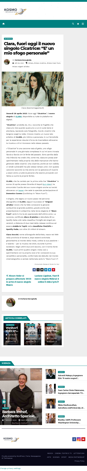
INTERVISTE (8, 38)
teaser (21, 190)
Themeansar (7, 458)
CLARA (19, 116)
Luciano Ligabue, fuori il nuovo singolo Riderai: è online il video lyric (47, 278)
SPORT (64, 457)
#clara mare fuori (53, 63)
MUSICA (50, 453)
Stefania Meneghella (23, 60)
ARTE (49, 457)
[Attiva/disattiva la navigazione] (82, 24)
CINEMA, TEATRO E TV (63, 453)
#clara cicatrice (40, 63)
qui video (47, 184)
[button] (73, 24)
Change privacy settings (10, 468)
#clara (30, 63)
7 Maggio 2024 (10, 420)
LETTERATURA (78, 453)
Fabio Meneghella (28, 420)
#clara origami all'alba (20, 66)
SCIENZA (5, 408)
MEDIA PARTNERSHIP (76, 457)
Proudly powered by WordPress (13, 456)
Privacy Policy (79, 461)
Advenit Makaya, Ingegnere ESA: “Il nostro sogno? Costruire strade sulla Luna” (70, 378)
